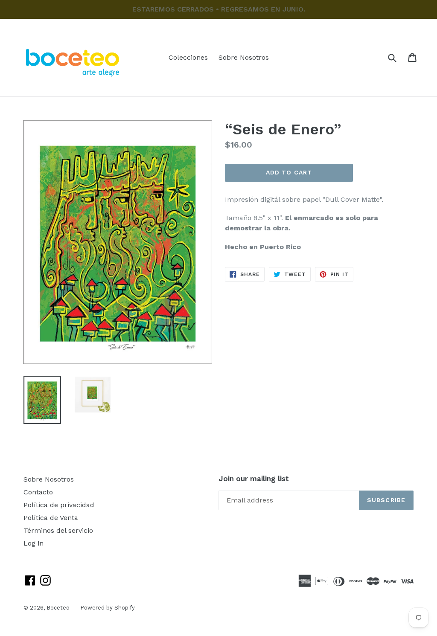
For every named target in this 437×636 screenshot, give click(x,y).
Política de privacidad (58, 505)
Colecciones (188, 57)
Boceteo (58, 607)
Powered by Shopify (107, 607)
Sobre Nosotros (243, 57)
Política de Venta (50, 518)
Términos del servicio (58, 530)
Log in (33, 543)
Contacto (38, 492)
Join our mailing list (253, 478)
